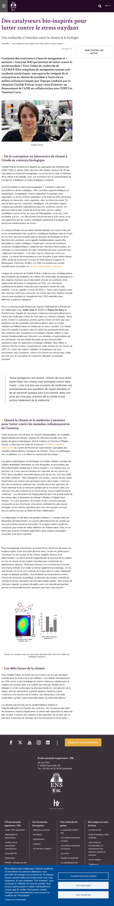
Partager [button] (65, 49)
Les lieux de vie (94, 830)
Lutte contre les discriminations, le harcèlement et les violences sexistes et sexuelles (96, 848)
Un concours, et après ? (42, 849)
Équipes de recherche (70, 858)
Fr (106, 6)
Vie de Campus (94, 860)
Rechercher (99, 6)
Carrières (37, 844)
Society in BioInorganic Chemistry (45, 266)
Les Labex (65, 853)
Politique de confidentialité (15, 899)
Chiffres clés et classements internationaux (11, 845)
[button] (4, 6)
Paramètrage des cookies (83, 876)
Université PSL (11, 853)
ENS (13, 6)
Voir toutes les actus (94, 51)
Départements (38, 839)
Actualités (5, 44)
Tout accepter (83, 895)
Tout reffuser (83, 885)
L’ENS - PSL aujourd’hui (15, 830)
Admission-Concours (41, 830)
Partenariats (10, 858)
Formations (37, 835)
